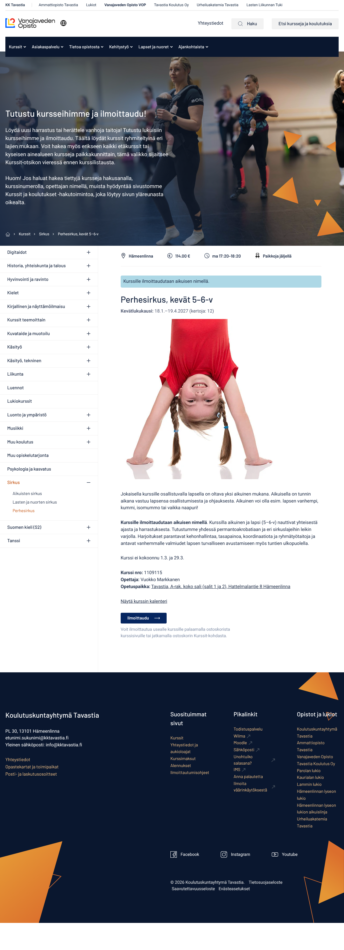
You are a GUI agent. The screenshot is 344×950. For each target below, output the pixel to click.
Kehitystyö (119, 46)
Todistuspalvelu (248, 729)
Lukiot (91, 5)
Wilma (239, 736)
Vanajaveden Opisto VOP (125, 5)
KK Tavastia (15, 5)
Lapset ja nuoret (153, 46)
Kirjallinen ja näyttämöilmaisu (36, 306)
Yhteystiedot (210, 23)
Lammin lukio (309, 784)
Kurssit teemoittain (26, 319)
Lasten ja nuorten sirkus (35, 502)
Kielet (13, 292)
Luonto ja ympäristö (26, 414)
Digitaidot (17, 252)
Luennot (15, 387)
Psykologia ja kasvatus (29, 469)
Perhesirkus (24, 510)
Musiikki (15, 428)
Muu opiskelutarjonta (28, 455)
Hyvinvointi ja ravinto (27, 279)
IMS (237, 769)
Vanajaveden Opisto (315, 756)
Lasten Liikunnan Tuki (264, 5)
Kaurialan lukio (310, 777)
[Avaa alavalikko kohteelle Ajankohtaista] (207, 46)
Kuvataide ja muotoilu (28, 333)
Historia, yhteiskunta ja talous (36, 265)
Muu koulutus (20, 442)
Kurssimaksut (183, 758)
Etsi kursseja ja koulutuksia (305, 23)
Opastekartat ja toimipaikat (32, 766)
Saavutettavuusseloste (193, 889)
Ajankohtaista (191, 46)
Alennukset (180, 765)
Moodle (240, 742)
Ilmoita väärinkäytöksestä (250, 787)
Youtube (290, 854)
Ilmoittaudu (138, 618)
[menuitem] (15, 47)
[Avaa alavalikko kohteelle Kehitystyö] (131, 46)
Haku (252, 23)
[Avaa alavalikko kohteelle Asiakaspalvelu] (62, 46)
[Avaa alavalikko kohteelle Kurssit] (24, 46)
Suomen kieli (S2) (24, 527)
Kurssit (15, 46)
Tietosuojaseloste (265, 882)
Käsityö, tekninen (24, 360)
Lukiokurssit (19, 401)
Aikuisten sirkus (27, 493)
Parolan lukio (309, 770)
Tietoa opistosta (84, 46)
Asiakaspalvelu (45, 46)
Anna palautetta (248, 776)
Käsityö (14, 347)
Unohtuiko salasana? (243, 760)
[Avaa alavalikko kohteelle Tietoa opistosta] (102, 46)
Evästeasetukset (234, 889)
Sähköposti (244, 749)
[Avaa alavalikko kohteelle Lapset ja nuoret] (171, 46)
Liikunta (15, 374)
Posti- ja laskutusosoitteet (31, 774)
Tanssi (13, 540)
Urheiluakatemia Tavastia (217, 5)
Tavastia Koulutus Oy (171, 5)
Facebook (190, 854)
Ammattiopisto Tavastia (58, 5)
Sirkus (13, 482)
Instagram (240, 854)
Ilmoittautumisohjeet (189, 772)
